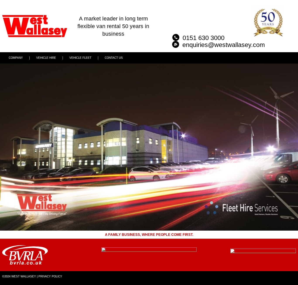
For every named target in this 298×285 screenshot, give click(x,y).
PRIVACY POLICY (50, 276)
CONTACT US (114, 57)
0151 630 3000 (203, 37)
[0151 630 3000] (175, 37)
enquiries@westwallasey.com (223, 44)
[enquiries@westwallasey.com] (175, 44)
